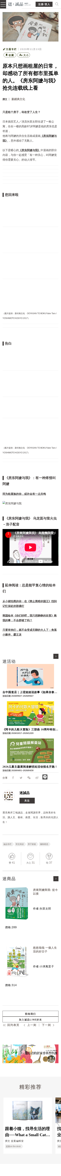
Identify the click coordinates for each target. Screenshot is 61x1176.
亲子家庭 (32, 844)
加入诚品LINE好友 (30, 1019)
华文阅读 (20, 844)
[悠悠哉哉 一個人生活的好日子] (16, 961)
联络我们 (30, 1013)
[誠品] (19, 4)
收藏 (11, 55)
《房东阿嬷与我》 (29, 150)
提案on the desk (13, 1146)
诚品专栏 (7, 844)
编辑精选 (44, 844)
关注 (27, 800)
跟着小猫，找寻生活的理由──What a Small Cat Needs (27, 1131)
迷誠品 (24, 793)
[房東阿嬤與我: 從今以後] (16, 903)
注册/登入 (44, 4)
